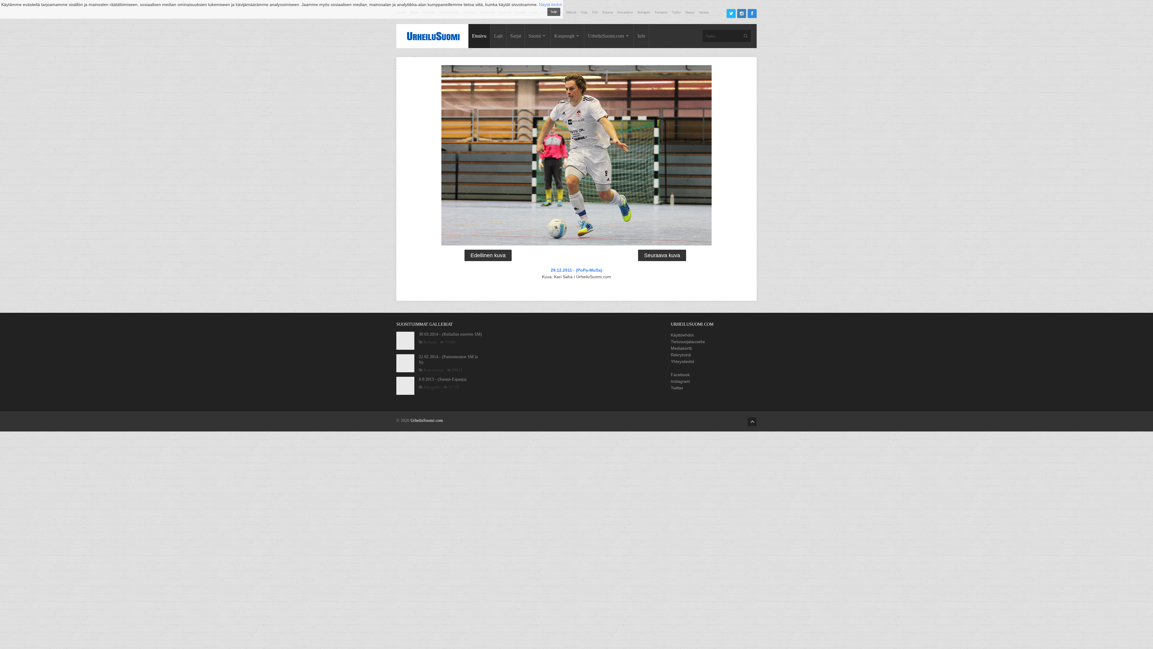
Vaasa (689, 12)
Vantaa (704, 12)
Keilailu (430, 342)
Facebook (680, 374)
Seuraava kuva (662, 255)
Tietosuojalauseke (688, 341)
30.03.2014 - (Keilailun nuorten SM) (450, 334)
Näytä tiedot (550, 4)
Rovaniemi (625, 12)
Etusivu (479, 35)
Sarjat (515, 35)
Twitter (677, 387)
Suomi (534, 35)
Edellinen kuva (488, 255)
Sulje (553, 12)
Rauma (607, 12)
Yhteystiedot (682, 361)
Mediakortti (681, 348)
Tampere (661, 12)
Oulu (584, 12)
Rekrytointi (681, 354)
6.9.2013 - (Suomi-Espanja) (443, 379)
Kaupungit (564, 35)
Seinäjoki (643, 12)
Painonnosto (434, 370)
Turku (676, 12)
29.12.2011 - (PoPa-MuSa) (576, 270)
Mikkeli (571, 12)
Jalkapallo (432, 387)
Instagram (680, 381)
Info (641, 35)
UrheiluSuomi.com (606, 35)
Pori (595, 12)
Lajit (498, 35)
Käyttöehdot (682, 335)
